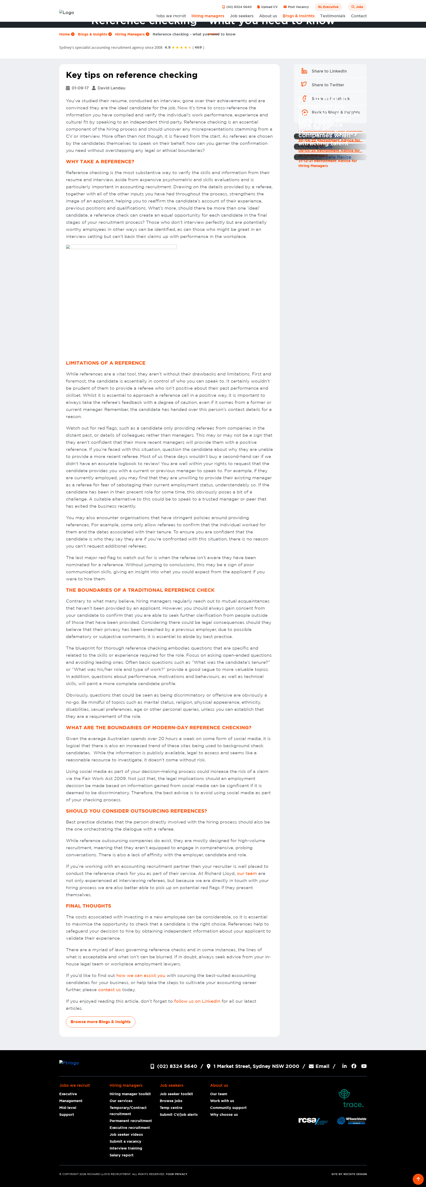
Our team (218, 1094)
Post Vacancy (298, 7)
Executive (68, 1094)
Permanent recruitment (131, 1121)
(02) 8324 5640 (238, 7)
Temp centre (171, 1108)
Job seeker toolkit (176, 1094)
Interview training (126, 1148)
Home (65, 34)
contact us (109, 990)
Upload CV (269, 7)
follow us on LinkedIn (197, 1001)
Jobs (359, 7)
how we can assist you (140, 975)
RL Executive (328, 7)
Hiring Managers (130, 34)
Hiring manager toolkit (130, 1094)
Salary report (122, 1155)
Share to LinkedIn (329, 71)
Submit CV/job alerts (179, 1114)
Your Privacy (176, 1174)
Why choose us (224, 1114)
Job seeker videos (126, 1134)
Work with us (222, 1101)
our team (246, 873)
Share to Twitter (328, 85)
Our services (121, 1101)
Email (322, 1066)
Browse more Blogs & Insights (101, 1022)
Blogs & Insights (93, 34)
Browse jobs (171, 1101)
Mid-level (67, 1108)
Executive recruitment (130, 1128)
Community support (228, 1108)
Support (66, 1114)
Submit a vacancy (125, 1141)
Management (71, 1101)
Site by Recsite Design (349, 1174)
